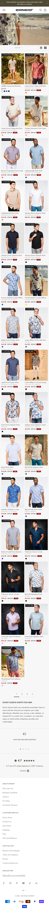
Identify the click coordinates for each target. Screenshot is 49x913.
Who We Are (8, 788)
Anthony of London (32, 88)
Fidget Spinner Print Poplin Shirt (36, 128)
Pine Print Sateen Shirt (34, 636)
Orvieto (28, 130)
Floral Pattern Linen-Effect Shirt (35, 298)
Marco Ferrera (7, 469)
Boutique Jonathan (10, 793)
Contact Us (7, 822)
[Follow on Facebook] (4, 883)
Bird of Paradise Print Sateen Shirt (33, 594)
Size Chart (7, 826)
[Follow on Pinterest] (17, 883)
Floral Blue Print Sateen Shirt (11, 679)
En (23, 890)
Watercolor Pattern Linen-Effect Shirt (35, 425)
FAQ (4, 834)
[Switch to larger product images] (41, 47)
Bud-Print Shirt (7, 467)
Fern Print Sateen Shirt (10, 425)
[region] (24, 738)
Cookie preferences (10, 863)
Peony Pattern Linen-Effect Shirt (12, 298)
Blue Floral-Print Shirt (33, 509)
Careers (6, 797)
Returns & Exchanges (11, 851)
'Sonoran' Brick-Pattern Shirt (11, 636)
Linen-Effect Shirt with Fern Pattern (36, 340)
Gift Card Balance (10, 838)
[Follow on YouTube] (23, 883)
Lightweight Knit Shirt (33, 171)
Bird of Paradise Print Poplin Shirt (12, 171)
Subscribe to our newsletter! (14, 875)
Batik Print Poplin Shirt (10, 340)
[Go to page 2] (32, 694)
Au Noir (28, 554)
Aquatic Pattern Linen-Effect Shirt (10, 509)
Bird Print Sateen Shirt (34, 467)
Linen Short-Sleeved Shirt (35, 86)
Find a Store (7, 817)
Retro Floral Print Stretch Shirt (11, 552)
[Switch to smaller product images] (45, 47)
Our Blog (6, 801)
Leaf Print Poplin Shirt (10, 382)
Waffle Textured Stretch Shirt (11, 86)
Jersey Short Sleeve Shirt (35, 213)
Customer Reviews (10, 805)
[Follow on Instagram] (10, 883)
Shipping (6, 830)
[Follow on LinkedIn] (36, 883)
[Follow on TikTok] (30, 883)
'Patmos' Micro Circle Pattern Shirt (33, 552)
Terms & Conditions (10, 855)
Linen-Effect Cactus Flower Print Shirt (36, 382)
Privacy (5, 859)
